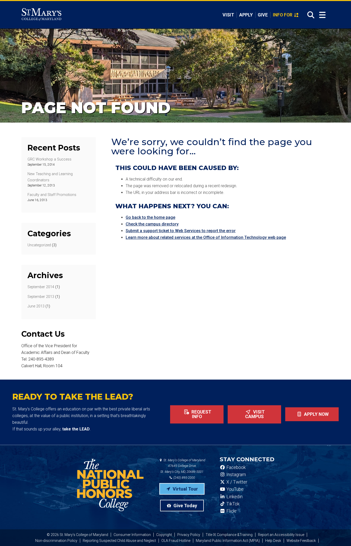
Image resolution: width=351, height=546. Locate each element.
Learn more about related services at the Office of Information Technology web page (206, 237)
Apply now (316, 414)
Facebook (235, 467)
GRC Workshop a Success (49, 159)
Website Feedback (301, 541)
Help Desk (273, 541)
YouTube (234, 489)
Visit (228, 14)
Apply (246, 14)
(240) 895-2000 (184, 477)
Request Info (200, 414)
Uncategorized (39, 245)
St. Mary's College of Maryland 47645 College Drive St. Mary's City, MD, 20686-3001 (182, 466)
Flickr (231, 511)
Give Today (184, 505)
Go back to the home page (150, 217)
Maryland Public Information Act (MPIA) (228, 541)
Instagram (235, 474)
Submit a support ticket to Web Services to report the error (181, 230)
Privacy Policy (188, 535)
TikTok (232, 503)
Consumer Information (132, 535)
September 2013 (40, 297)
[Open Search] (309, 14)
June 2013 (35, 306)
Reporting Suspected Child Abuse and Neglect (119, 541)
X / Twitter (236, 482)
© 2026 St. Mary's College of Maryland (77, 535)
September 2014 (40, 287)
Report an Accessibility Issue (281, 535)
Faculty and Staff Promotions (51, 195)
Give (263, 14)
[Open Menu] (322, 15)
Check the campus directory (152, 224)
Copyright (164, 535)
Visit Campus (255, 414)
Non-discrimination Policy (56, 541)
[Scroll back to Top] (338, 534)
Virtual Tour (185, 489)
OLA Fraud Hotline (175, 541)
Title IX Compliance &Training (229, 535)
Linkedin (234, 496)
